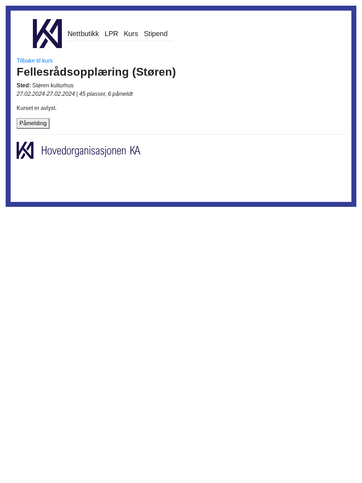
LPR (111, 33)
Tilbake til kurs (35, 61)
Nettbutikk (83, 33)
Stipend (156, 33)
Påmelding (33, 123)
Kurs (131, 33)
